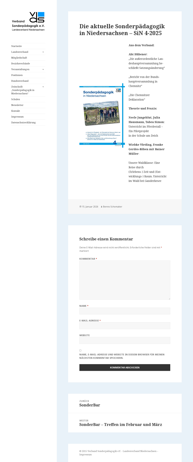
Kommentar (88, 258)
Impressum (17, 116)
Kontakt (15, 110)
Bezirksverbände (20, 63)
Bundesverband (20, 80)
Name (83, 305)
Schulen (15, 99)
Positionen (17, 75)
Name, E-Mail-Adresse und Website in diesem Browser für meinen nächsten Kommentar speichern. (121, 356)
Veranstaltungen (20, 69)
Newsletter (17, 105)
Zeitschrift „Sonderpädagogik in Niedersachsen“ (22, 90)
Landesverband (19, 51)
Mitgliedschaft (19, 57)
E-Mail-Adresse (90, 320)
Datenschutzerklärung (23, 122)
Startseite (16, 46)
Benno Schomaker (112, 206)
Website (84, 335)
